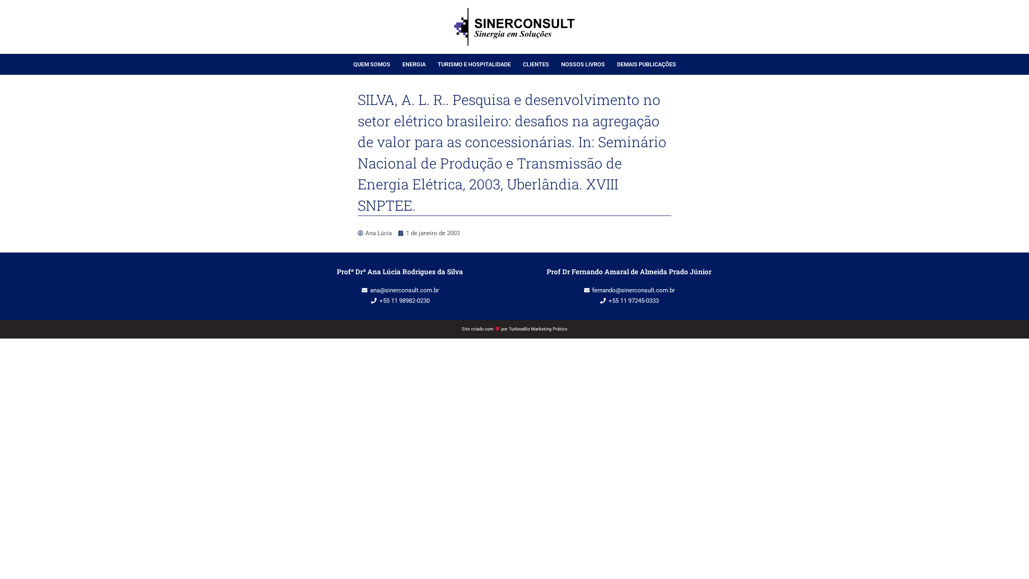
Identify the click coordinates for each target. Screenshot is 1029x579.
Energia (414, 64)
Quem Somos (371, 64)
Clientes (536, 64)
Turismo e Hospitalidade (474, 64)
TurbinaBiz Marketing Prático (538, 329)
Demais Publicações (646, 64)
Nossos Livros (583, 64)
